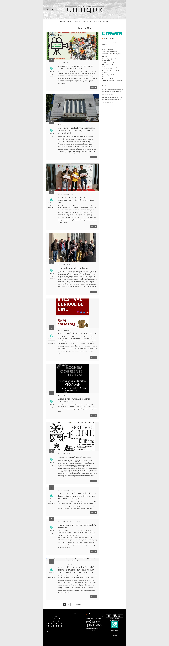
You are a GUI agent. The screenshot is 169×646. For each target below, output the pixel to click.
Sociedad (75, 521)
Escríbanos (106, 21)
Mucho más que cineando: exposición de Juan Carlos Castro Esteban (75, 67)
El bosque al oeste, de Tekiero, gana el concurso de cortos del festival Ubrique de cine (76, 200)
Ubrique (65, 124)
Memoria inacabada (107, 47)
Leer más (93, 87)
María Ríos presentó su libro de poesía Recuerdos (93, 625)
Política (60, 124)
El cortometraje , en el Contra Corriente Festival (74, 400)
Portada (62, 21)
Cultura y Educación (63, 62)
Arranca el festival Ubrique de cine (73, 268)
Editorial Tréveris (93, 614)
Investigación (87, 21)
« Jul (47, 631)
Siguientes (78, 604)
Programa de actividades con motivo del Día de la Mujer (77, 526)
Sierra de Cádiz (97, 21)
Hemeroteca (78, 21)
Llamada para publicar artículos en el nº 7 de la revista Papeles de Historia (94, 621)
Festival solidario (74, 457)
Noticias (69, 21)
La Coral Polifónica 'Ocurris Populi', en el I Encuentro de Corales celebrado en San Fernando (112, 91)
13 (53, 623)
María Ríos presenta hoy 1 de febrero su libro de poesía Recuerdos (93, 630)
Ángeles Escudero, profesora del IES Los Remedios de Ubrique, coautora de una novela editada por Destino (112, 99)
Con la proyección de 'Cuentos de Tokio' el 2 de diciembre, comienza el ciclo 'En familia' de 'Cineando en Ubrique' (77, 496)
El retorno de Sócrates (107, 49)
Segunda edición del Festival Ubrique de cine (77, 333)
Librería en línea (109, 39)
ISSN (112, 630)
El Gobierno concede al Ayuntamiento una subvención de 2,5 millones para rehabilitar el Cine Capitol (76, 130)
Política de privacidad (114, 635)
